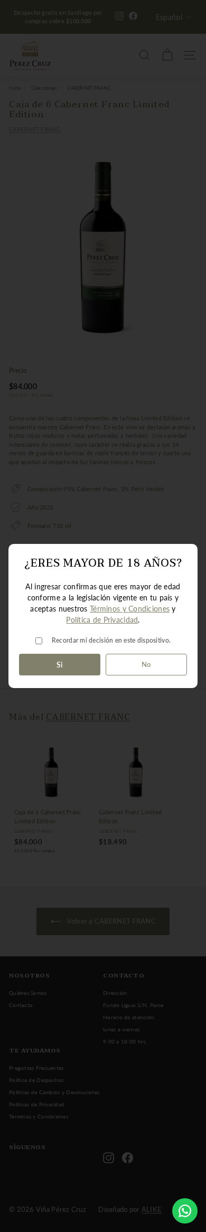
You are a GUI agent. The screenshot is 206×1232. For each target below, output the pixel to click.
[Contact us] (185, 1211)
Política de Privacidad (102, 619)
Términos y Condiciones (130, 608)
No (146, 664)
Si (60, 664)
